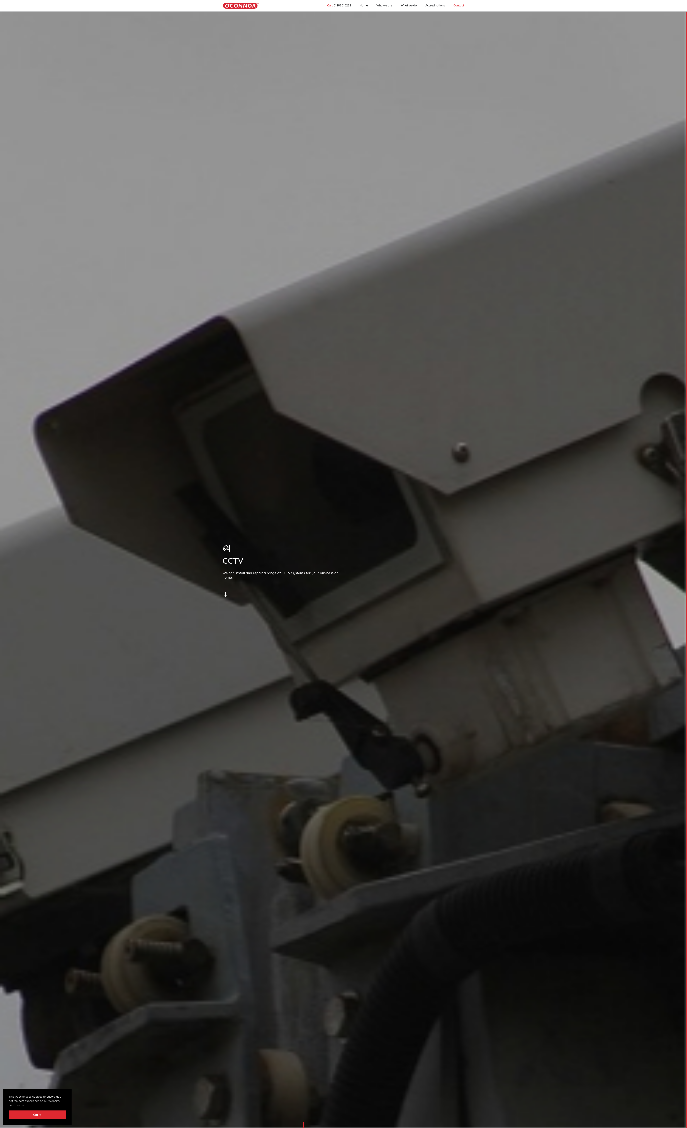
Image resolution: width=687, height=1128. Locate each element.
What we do (409, 5)
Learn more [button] (16, 1105)
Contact (459, 5)
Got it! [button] (37, 1115)
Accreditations (435, 5)
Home (364, 5)
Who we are (384, 5)
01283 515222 (342, 5)
